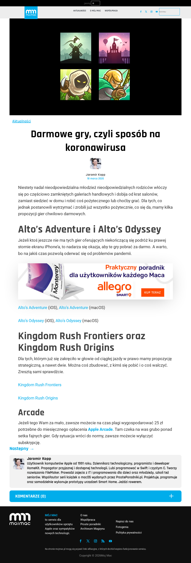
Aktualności (79, 11)
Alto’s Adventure (32, 307)
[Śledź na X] (146, 12)
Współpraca (111, 11)
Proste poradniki (90, 524)
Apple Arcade (100, 429)
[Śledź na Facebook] (141, 12)
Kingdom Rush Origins (38, 398)
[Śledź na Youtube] (157, 12)
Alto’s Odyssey (31, 320)
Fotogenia (122, 527)
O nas (83, 515)
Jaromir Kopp (95, 174)
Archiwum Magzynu (92, 528)
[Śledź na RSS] (103, 541)
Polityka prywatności (129, 532)
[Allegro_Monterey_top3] (95, 298)
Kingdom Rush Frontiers (39, 384)
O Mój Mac (95, 11)
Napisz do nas (125, 521)
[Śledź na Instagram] (151, 12)
